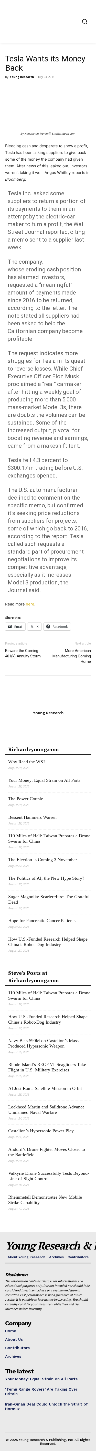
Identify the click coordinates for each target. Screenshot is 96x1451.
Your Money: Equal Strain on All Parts (44, 780)
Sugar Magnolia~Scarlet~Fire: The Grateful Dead (49, 899)
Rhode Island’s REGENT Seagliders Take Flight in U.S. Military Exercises (47, 1067)
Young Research (22, 77)
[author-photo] (48, 705)
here (30, 604)
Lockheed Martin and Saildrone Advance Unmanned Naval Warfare (46, 1109)
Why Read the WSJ (26, 761)
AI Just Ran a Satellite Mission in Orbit (45, 1088)
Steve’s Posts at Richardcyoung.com (33, 976)
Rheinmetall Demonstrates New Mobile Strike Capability (45, 1200)
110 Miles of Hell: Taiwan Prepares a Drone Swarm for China (49, 838)
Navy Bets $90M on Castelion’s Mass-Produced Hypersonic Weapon (44, 1043)
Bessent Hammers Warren (32, 817)
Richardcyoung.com (33, 749)
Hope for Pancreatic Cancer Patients (42, 920)
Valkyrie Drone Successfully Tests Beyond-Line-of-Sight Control (48, 1176)
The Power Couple (25, 798)
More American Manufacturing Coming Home (71, 656)
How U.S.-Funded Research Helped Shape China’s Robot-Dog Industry (48, 941)
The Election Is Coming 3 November (42, 859)
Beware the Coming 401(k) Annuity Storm (23, 653)
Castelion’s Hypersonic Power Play (41, 1130)
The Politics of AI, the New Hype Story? (46, 878)
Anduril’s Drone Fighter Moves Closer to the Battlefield (46, 1152)
